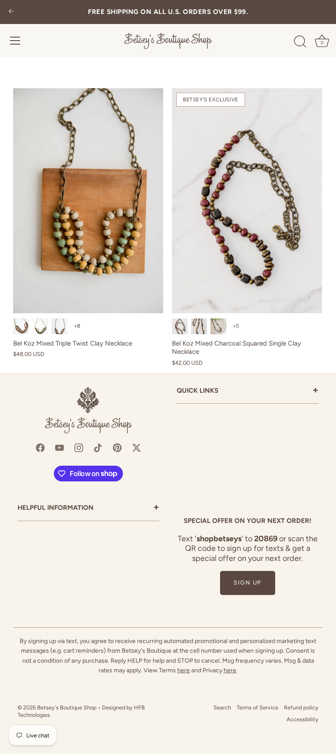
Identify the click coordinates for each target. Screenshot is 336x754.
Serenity (218, 326)
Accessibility (302, 719)
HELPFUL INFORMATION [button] (88, 508)
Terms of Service (257, 707)
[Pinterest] (117, 447)
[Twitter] (136, 447)
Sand (199, 326)
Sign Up (248, 582)
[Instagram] (78, 447)
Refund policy (301, 707)
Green (40, 326)
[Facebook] (40, 447)
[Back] (11, 12)
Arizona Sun (21, 326)
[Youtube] (59, 447)
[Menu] (15, 40)
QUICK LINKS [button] (247, 391)
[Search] (300, 42)
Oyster (59, 326)
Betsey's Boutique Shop (67, 707)
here (183, 670)
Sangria (180, 326)
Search (222, 707)
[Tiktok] (98, 447)
